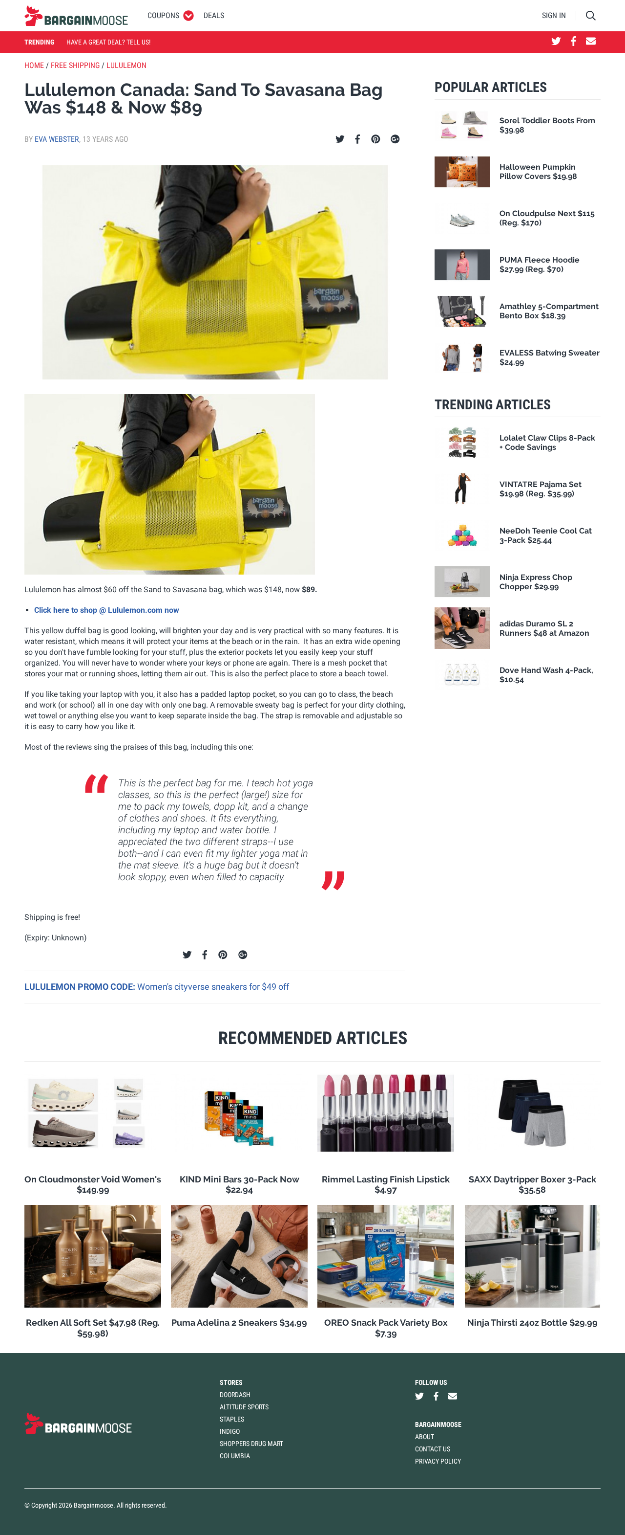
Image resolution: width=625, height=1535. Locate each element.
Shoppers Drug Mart (251, 1443)
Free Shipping (75, 65)
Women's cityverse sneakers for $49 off (213, 986)
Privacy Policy (438, 1461)
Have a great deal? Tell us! (108, 42)
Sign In (554, 15)
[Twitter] (340, 139)
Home (34, 65)
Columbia (235, 1456)
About (424, 1437)
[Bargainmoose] (76, 15)
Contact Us (432, 1449)
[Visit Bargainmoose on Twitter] (556, 42)
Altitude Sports (244, 1407)
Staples (232, 1419)
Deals (214, 15)
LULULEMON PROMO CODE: (80, 986)
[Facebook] (357, 139)
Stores (231, 1382)
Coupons (163, 15)
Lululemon (126, 65)
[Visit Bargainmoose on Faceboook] (573, 42)
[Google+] (395, 139)
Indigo (230, 1431)
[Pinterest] (376, 139)
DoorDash (235, 1395)
